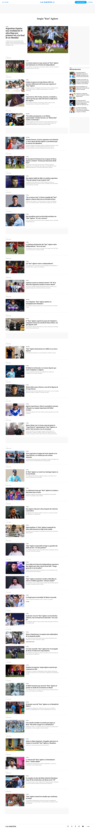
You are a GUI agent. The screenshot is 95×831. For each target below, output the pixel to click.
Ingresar (91, 2)
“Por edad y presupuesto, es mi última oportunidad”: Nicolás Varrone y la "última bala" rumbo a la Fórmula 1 (41, 117)
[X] (71, 826)
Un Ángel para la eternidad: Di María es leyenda (41, 597)
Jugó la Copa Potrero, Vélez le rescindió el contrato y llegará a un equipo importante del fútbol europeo (42, 408)
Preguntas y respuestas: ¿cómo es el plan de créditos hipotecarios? (82, 95)
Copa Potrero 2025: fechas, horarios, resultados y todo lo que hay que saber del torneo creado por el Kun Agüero (41, 98)
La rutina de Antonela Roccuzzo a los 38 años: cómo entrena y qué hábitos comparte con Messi (82, 109)
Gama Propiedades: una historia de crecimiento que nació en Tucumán (82, 88)
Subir (88, 826)
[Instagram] (68, 826)
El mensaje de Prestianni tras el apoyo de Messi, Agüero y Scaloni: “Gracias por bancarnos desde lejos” (41, 160)
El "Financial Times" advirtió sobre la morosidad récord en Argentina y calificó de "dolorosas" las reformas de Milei (82, 103)
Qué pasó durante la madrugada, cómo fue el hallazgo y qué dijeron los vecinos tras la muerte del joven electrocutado (82, 75)
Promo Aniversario (81, 2)
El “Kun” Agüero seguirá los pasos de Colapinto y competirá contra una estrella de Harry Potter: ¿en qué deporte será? (42, 322)
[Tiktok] (79, 826)
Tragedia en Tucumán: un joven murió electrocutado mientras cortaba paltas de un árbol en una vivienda (82, 81)
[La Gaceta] (47, 2)
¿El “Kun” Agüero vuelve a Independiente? (39, 263)
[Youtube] (83, 826)
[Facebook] (75, 826)
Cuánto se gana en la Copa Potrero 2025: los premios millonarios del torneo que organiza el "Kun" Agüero (41, 84)
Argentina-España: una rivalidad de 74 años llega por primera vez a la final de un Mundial (15, 33)
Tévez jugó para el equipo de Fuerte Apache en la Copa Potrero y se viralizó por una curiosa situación (41, 455)
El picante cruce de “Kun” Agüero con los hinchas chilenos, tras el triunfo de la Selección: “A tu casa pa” (42, 617)
